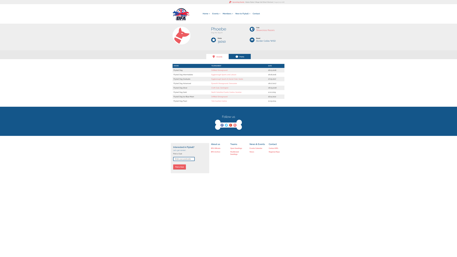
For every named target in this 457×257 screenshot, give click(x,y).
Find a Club (179, 167)
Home (206, 13)
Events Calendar (256, 148)
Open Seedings (236, 148)
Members (227, 13)
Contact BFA (273, 148)
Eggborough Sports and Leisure (223, 75)
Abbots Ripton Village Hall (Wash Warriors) (259, 2)
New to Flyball (242, 13)
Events (215, 13)
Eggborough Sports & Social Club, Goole (227, 79)
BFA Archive (215, 152)
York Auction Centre (219, 101)
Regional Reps (274, 152)
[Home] (181, 14)
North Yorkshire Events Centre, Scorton (226, 92)
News (252, 152)
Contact (256, 13)
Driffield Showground (219, 70)
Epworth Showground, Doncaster (224, 83)
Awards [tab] (219, 57)
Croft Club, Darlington (219, 88)
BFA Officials (215, 148)
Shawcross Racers (265, 30)
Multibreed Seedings (234, 153)
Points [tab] (241, 57)
